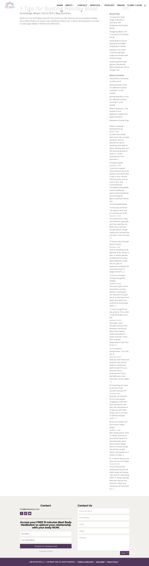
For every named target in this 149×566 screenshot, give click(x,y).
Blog (58, 13)
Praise (121, 5)
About (69, 5)
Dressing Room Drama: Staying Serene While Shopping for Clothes (118, 43)
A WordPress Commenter (119, 78)
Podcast (110, 5)
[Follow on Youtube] (29, 513)
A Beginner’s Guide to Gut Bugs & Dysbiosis (118, 114)
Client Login (134, 5)
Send (123, 553)
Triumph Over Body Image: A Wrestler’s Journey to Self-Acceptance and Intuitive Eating (118, 22)
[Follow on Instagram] (25, 513)
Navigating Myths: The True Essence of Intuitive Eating (118, 34)
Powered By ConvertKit (45, 551)
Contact (82, 5)
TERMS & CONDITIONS (85, 562)
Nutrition (66, 13)
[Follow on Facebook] (21, 513)
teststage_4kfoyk (31, 13)
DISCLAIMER (100, 562)
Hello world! (116, 81)
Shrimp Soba (124, 120)
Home (60, 5)
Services (95, 5)
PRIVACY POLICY (112, 562)
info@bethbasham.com (30, 509)
